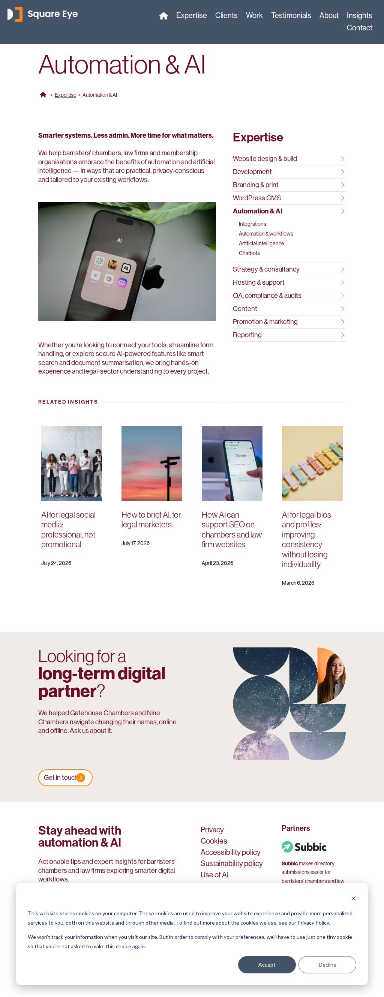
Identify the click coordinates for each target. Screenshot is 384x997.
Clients (226, 16)
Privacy (212, 830)
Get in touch (61, 777)
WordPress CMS (257, 198)
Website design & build (265, 158)
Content (245, 308)
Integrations (252, 224)
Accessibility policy (231, 853)
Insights (359, 16)
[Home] (163, 17)
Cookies (214, 842)
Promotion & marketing (265, 322)
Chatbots (249, 253)
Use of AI (215, 875)
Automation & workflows (266, 234)
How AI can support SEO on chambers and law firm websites (232, 529)
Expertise (191, 16)
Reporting (247, 335)
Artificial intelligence (261, 243)
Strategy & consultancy (266, 269)
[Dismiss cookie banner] (353, 899)
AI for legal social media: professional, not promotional (68, 529)
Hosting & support (259, 282)
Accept (267, 964)
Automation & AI (257, 211)
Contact (359, 29)
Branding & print (256, 185)
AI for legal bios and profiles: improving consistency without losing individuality (306, 539)
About (329, 16)
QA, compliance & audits (267, 295)
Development (252, 172)
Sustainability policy (232, 864)
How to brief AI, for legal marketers (151, 519)
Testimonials (291, 16)
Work (254, 16)
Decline (327, 964)
